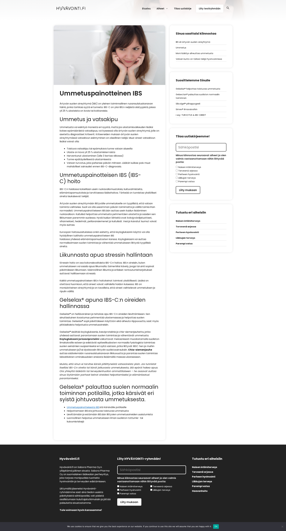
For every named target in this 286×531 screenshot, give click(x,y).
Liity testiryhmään (209, 8)
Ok (216, 526)
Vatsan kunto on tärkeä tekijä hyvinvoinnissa (199, 59)
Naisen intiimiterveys (188, 220)
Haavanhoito (199, 491)
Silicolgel (180, 103)
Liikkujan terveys (185, 237)
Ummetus (181, 47)
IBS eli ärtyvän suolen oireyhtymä (193, 42)
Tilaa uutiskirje (182, 8)
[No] (282, 526)
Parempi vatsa (184, 243)
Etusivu (146, 8)
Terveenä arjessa (186, 226)
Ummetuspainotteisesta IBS (83, 407)
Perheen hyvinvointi (187, 232)
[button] (227, 8)
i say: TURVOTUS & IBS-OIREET (191, 115)
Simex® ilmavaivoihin (186, 109)
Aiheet (160, 8)
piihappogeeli (193, 103)
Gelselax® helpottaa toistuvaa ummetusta (198, 88)
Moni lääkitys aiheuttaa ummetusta (194, 53)
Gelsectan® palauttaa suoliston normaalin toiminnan (198, 96)
